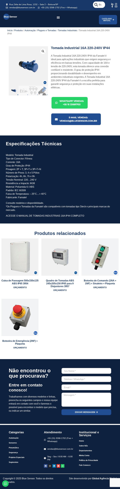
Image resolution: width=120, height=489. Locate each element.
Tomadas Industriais (67, 30)
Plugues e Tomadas (46, 30)
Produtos (18, 30)
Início (9, 30)
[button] (58, 17)
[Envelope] (58, 466)
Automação (30, 30)
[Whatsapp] (62, 466)
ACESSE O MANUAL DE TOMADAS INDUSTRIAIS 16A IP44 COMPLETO (45, 216)
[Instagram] (50, 466)
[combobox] (99, 4)
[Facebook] (45, 466)
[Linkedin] (54, 466)
